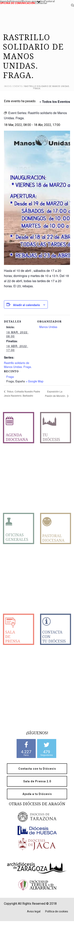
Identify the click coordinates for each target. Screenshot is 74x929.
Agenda (5, 1)
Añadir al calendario (26, 305)
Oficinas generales (32, 1)
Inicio (7, 86)
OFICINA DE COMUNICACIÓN (17, 3)
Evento (17, 86)
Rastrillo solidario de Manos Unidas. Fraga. (18, 365)
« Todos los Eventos (54, 101)
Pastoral (49, 1)
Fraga (10, 377)
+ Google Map (34, 381)
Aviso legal (33, 911)
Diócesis (15, 1)
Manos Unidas (48, 327)
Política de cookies (56, 911)
